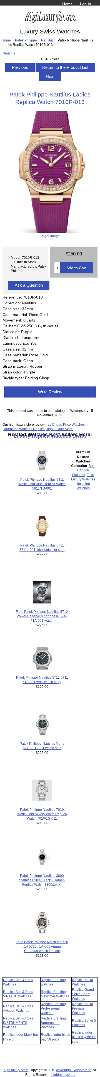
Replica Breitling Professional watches (53, 1008)
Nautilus (47, 40)
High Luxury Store (59, 429)
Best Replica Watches (83, 470)
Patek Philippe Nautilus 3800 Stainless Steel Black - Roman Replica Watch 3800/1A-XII (42, 880)
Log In (85, 4)
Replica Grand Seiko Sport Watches (83, 994)
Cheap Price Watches (68, 424)
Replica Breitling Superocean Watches (53, 1022)
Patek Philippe (26, 40)
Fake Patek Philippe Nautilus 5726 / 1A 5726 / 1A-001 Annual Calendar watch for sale (42, 946)
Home (67, 4)
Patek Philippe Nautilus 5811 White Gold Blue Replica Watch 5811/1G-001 (42, 484)
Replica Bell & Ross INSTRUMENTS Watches (18, 1022)
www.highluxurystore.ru (73, 1070)
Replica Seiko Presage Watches (82, 1008)
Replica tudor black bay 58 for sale (84, 1037)
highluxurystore (63, 1074)
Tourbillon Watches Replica (24, 429)
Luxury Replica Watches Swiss (50, 436)
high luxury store (16, 1070)
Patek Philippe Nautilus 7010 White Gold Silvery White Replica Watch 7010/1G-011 (42, 814)
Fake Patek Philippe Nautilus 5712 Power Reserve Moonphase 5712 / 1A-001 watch (42, 616)
